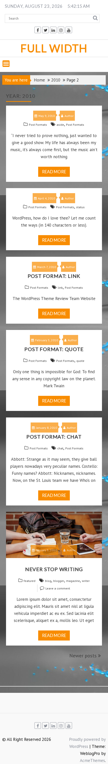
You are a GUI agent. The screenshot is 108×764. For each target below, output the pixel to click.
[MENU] (6, 63)
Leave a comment (57, 588)
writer (86, 581)
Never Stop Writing (54, 569)
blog (48, 581)
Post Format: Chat (54, 437)
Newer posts (83, 655)
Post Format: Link (54, 276)
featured (29, 581)
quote (80, 361)
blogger (58, 581)
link (60, 287)
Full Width (54, 48)
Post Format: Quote (53, 349)
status (80, 207)
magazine (73, 581)
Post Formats (38, 124)
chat (60, 448)
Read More (54, 171)
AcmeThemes (92, 760)
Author (69, 116)
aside (60, 124)
